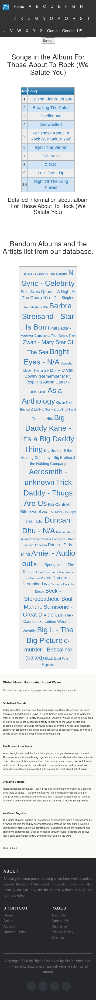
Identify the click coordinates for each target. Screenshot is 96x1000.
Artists (8, 920)
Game (52, 30)
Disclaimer (59, 926)
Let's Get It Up (51, 173)
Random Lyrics (15, 931)
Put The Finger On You (51, 99)
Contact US (72, 30)
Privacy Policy (62, 931)
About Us (58, 915)
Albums (9, 926)
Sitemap (57, 937)
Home (19, 6)
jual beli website (58, 966)
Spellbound (51, 116)
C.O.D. (51, 164)
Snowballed (51, 124)
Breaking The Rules (51, 107)
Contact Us (60, 920)
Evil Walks (51, 156)
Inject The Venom (51, 147)
